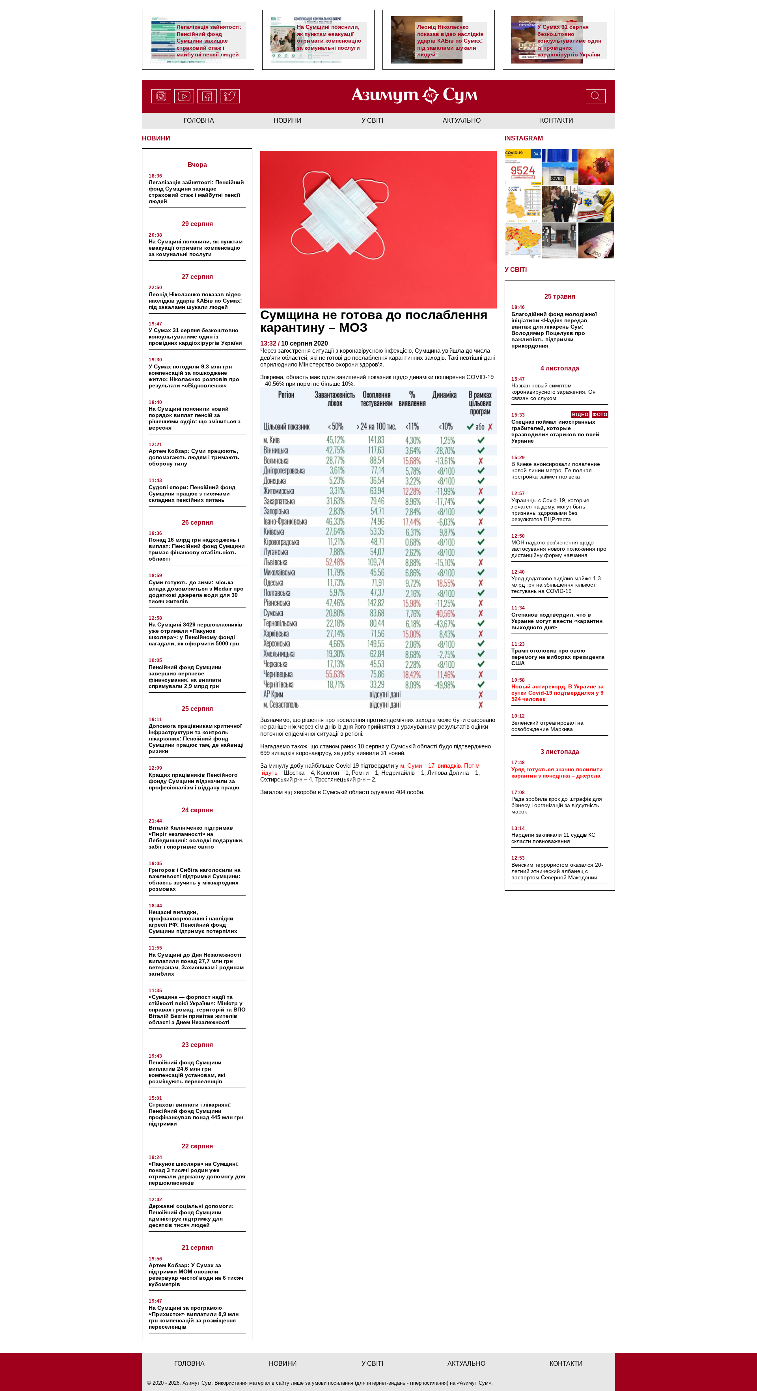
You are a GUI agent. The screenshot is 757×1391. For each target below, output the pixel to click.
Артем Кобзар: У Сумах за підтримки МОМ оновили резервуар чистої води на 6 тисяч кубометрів (196, 1274)
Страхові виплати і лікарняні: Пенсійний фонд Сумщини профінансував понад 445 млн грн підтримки (196, 1114)
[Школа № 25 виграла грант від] (560, 240)
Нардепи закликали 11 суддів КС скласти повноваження (553, 838)
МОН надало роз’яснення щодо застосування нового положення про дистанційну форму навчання (558, 548)
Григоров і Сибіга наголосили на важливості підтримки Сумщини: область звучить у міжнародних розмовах (195, 879)
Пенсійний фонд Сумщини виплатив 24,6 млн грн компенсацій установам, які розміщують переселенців (187, 1071)
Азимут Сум (474, 1383)
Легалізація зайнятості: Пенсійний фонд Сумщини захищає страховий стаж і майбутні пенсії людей (209, 41)
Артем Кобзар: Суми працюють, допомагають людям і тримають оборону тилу (194, 457)
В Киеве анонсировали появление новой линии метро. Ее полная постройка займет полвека (555, 470)
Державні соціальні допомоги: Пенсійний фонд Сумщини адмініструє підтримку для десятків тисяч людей (191, 1215)
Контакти (556, 120)
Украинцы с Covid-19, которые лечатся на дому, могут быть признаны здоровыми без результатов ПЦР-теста (550, 509)
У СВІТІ (516, 269)
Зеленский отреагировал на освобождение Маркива (547, 726)
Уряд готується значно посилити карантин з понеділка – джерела (557, 772)
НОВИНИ (156, 138)
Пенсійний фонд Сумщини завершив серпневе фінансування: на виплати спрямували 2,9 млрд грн (185, 676)
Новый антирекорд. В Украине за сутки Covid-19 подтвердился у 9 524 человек (557, 692)
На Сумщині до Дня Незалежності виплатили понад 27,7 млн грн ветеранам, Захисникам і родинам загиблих (196, 964)
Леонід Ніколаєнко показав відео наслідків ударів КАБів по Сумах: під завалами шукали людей (450, 41)
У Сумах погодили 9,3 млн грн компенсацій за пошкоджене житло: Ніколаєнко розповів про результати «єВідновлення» (194, 376)
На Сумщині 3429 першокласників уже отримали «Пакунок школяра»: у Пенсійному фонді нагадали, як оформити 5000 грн (195, 634)
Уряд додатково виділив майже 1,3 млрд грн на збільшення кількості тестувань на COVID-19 (556, 584)
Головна (199, 120)
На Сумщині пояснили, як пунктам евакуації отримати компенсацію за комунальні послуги (329, 37)
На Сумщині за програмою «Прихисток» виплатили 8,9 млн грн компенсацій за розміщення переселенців (194, 1317)
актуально (462, 120)
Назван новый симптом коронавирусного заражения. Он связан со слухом (553, 391)
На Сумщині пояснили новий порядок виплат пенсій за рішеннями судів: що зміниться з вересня (195, 418)
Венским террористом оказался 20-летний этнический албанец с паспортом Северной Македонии (557, 871)
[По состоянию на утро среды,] (523, 167)
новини (288, 120)
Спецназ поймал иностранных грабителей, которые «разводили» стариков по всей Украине (555, 431)
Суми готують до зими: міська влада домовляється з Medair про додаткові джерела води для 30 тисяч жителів (196, 591)
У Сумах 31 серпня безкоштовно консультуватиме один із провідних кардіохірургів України (569, 41)
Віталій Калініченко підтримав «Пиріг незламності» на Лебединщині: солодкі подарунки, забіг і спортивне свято (196, 837)
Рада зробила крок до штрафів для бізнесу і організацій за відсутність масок (556, 805)
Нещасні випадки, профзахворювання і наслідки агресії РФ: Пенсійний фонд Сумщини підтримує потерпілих (193, 921)
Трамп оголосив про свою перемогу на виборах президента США (557, 656)
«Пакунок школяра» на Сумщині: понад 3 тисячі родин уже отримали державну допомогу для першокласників (197, 1173)
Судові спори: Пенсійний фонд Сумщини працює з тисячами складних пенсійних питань (192, 493)
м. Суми (411, 765)
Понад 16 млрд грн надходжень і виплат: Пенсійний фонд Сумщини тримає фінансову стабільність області (197, 549)
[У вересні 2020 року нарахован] (596, 240)
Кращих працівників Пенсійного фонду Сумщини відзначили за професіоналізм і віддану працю (194, 781)
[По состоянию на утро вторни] (560, 167)
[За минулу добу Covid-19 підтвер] (523, 204)
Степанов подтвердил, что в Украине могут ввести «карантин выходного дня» (556, 620)
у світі (372, 120)
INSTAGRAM (524, 138)
